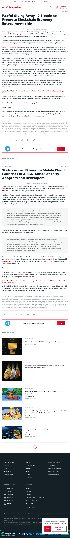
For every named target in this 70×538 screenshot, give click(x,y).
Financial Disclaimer (32, 504)
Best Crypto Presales (54, 468)
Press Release (29, 339)
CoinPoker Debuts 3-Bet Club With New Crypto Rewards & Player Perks (45, 342)
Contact (28, 491)
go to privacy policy (59, 528)
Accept (47, 528)
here (37, 103)
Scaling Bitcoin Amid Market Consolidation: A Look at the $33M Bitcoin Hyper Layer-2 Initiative (45, 431)
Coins (28, 462)
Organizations (30, 465)
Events (28, 471)
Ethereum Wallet (21, 272)
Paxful (4, 32)
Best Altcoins (52, 465)
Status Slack (47, 257)
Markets (6, 465)
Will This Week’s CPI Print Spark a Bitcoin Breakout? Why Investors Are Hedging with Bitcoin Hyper (45, 393)
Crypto (6, 468)
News (5, 458)
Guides (28, 474)
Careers (28, 494)
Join (61, 149)
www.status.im (7, 263)
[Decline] (66, 520)
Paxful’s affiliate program (10, 47)
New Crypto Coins (53, 471)
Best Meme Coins (53, 474)
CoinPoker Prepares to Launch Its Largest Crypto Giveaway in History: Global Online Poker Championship (44, 366)
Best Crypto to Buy (54, 462)
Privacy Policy (30, 507)
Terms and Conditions (33, 501)
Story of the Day (9, 462)
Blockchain (7, 471)
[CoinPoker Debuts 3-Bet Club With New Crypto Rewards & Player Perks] (12, 347)
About (28, 488)
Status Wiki (8, 259)
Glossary (29, 478)
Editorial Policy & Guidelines (35, 498)
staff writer (30, 396)
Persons (28, 468)
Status (4, 186)
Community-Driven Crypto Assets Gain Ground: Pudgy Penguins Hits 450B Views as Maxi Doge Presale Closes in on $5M (45, 412)
